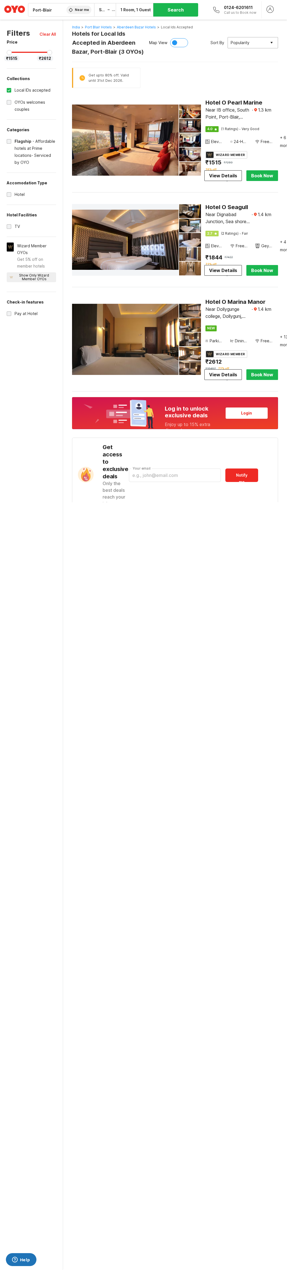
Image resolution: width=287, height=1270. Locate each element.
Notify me (241, 477)
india (76, 27)
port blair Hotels (98, 27)
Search (176, 10)
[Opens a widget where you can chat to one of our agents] (21, 1260)
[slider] (9, 52)
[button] (48, 34)
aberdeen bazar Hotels (136, 27)
